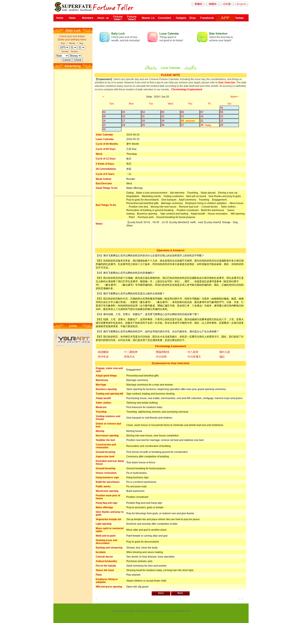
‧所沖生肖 (103, 356)
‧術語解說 (103, 351)
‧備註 (222, 356)
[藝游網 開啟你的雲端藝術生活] (72, 345)
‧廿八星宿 (192, 351)
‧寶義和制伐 (162, 351)
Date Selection (218, 33)
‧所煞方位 (129, 356)
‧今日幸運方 (194, 356)
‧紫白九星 (224, 351)
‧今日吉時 (161, 356)
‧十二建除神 (130, 351)
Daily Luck (118, 33)
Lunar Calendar (169, 33)
